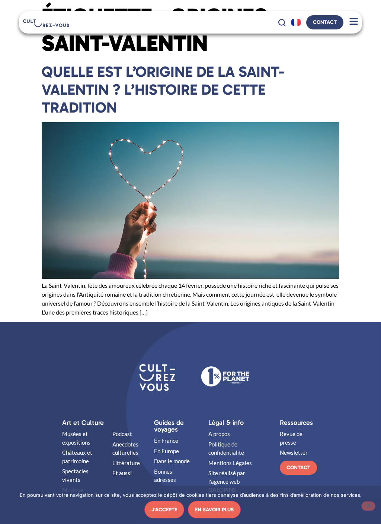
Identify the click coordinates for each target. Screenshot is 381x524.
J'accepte (164, 509)
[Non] (368, 506)
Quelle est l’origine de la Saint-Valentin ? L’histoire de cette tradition (163, 89)
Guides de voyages (169, 426)
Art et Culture (83, 423)
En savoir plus (214, 509)
